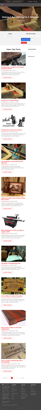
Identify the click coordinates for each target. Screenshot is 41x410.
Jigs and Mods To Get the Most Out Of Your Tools (12, 162)
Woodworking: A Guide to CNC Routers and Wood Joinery (12, 67)
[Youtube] (19, 408)
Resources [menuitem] (33, 384)
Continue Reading (20, 20)
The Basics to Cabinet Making (9, 100)
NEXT (23, 378)
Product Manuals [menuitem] (33, 391)
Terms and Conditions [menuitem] (24, 395)
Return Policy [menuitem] (23, 391)
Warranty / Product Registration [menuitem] (24, 398)
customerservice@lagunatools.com (6, 399)
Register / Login (4, 408)
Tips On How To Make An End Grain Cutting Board (11, 328)
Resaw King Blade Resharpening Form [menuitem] (33, 394)
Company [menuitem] (14, 384)
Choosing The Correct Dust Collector (11, 130)
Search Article (32, 49)
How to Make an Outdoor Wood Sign (11, 296)
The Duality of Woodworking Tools (10, 263)
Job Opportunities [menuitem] (14, 393)
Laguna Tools (5, 70)
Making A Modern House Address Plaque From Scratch (13, 198)
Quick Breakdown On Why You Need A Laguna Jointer (12, 231)
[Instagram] (23, 408)
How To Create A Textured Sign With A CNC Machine (12, 361)
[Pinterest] (20, 408)
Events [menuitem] (13, 391)
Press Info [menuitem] (13, 395)
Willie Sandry (5, 102)
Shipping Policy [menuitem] (23, 393)
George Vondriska (6, 297)
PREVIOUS (5, 378)
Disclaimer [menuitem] (22, 388)
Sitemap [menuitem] (13, 398)
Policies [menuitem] (23, 384)
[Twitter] (22, 408)
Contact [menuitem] (32, 388)
